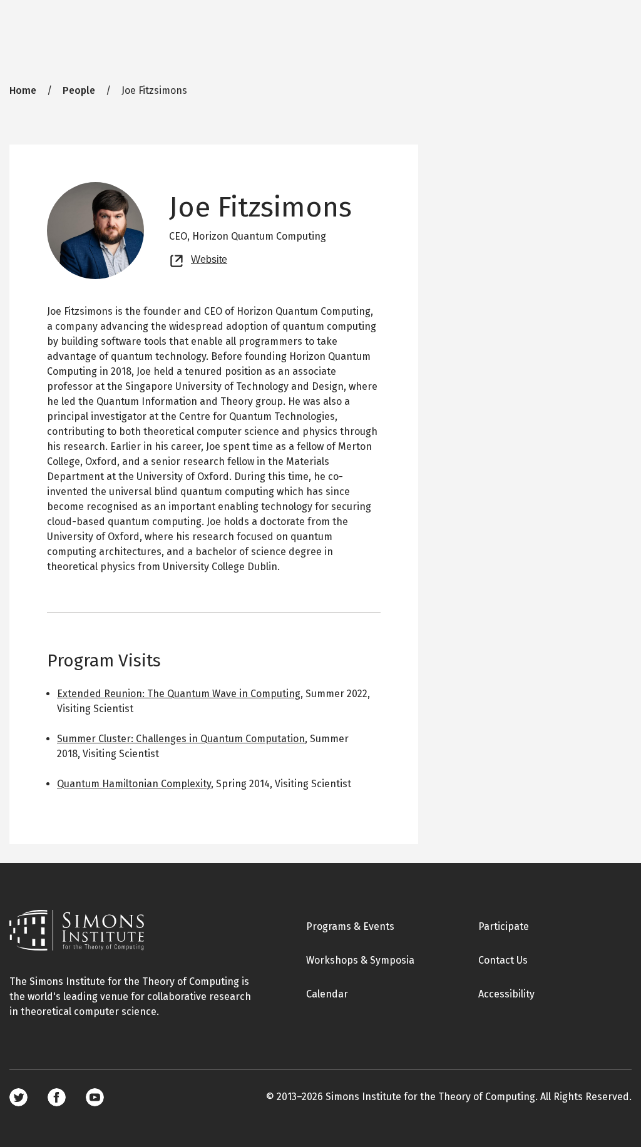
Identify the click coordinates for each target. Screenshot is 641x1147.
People (79, 90)
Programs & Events (350, 926)
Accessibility (506, 994)
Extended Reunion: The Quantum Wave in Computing (178, 694)
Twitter (18, 1097)
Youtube (95, 1097)
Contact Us (503, 960)
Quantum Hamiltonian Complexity (134, 784)
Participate (503, 926)
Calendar (327, 994)
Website (209, 258)
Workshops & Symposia (360, 960)
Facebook (57, 1097)
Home (22, 90)
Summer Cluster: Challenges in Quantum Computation (181, 739)
